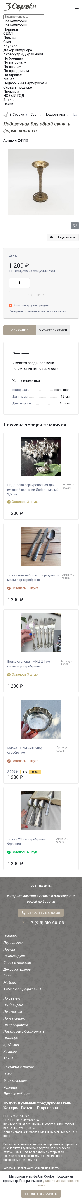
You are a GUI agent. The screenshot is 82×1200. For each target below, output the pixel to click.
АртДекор (11, 1045)
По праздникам (15, 1025)
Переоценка (13, 943)
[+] (27, 283)
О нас (7, 1074)
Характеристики (53, 330)
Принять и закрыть (41, 1193)
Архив (8, 1058)
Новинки (10, 936)
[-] (11, 283)
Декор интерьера (17, 969)
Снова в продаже (17, 962)
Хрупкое (10, 1051)
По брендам (13, 1005)
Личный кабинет (16, 1094)
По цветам (11, 998)
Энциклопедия (15, 1080)
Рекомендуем (14, 956)
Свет (7, 976)
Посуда (9, 949)
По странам (12, 1012)
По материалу (14, 1018)
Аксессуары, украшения (22, 989)
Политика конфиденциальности (38, 1168)
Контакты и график (18, 1067)
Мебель (9, 983)
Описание (20, 330)
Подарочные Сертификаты (24, 1031)
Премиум (10, 1038)
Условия (10, 1087)
